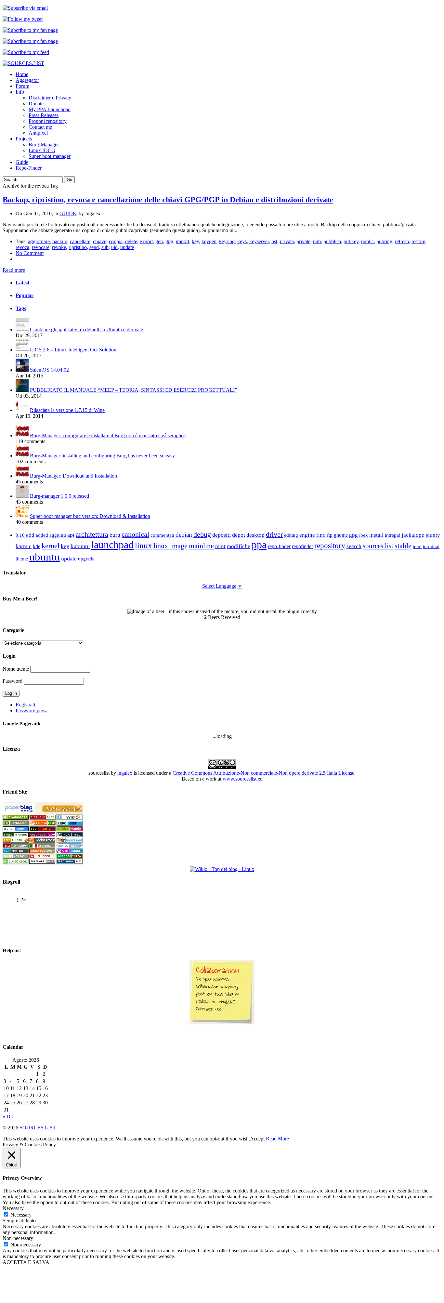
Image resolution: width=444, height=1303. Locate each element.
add (30, 535)
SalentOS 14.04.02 (49, 370)
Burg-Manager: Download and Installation (73, 476)
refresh (402, 241)
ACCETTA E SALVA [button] (26, 1262)
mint (220, 546)
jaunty (432, 535)
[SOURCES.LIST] (23, 63)
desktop (255, 535)
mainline (201, 546)
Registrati (25, 704)
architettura (92, 534)
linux (143, 545)
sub (105, 247)
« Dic (8, 1116)
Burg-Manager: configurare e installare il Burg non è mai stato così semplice (108, 435)
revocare (40, 247)
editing (291, 535)
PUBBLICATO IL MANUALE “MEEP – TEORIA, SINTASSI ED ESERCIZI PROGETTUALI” (133, 390)
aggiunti (57, 535)
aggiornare (39, 241)
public (367, 241)
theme (22, 558)
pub (317, 241)
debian (184, 534)
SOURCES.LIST (38, 1127)
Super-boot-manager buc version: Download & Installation (90, 516)
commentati (162, 535)
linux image (170, 546)
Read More (277, 1138)
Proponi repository (48, 121)
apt (70, 535)
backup (59, 241)
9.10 (20, 535)
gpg (169, 241)
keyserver (259, 241)
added (42, 535)
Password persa (31, 710)
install (376, 535)
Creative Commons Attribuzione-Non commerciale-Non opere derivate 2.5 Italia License (263, 773)
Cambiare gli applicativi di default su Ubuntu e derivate (86, 329)
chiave (99, 241)
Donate (36, 103)
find (321, 535)
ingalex (124, 773)
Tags (21, 308)
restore (418, 241)
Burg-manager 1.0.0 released (59, 496)
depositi (221, 535)
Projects (24, 138)
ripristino (78, 247)
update (127, 247)
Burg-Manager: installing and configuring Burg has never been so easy (102, 455)
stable (403, 546)
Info (20, 92)
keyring (227, 241)
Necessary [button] (13, 1208)
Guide (22, 162)
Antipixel (38, 133)
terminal (431, 546)
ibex (363, 535)
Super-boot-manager (50, 156)
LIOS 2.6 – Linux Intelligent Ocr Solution (73, 349)
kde (36, 546)
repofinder (302, 546)
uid (114, 247)
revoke (59, 247)
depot (238, 535)
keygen (209, 241)
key (195, 241)
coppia (116, 241)
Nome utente (16, 669)
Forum (22, 86)
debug (202, 534)
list (274, 241)
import (182, 241)
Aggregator (27, 80)
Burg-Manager (44, 144)
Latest (22, 282)
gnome (341, 535)
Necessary (21, 1214)
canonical (135, 534)
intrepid (392, 535)
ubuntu (44, 557)
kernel (50, 546)
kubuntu (80, 546)
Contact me (40, 127)
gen (159, 241)
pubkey (351, 241)
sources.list (378, 546)
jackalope (413, 535)
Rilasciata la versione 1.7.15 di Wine (67, 410)
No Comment (30, 253)
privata (287, 241)
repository (329, 546)
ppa (259, 544)
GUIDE (67, 213)
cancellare (80, 241)
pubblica (332, 241)
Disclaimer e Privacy (50, 97)
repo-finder (279, 546)
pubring (384, 241)
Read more (14, 270)
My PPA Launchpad (50, 109)
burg (115, 535)
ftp (330, 535)
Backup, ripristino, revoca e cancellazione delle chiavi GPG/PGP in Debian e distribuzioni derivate (168, 199)
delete (131, 241)
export (146, 241)
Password (12, 681)
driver (274, 534)
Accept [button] (257, 1138)
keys (242, 241)
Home (22, 74)
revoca (22, 247)
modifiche (238, 546)
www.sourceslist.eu (243, 779)
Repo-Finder (29, 168)
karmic (24, 546)
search (353, 546)
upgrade (86, 558)
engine (307, 535)
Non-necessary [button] (18, 1238)
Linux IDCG (42, 150)
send (94, 247)
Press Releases (44, 115)
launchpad (112, 544)
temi (417, 546)
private (303, 241)
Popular (24, 295)
